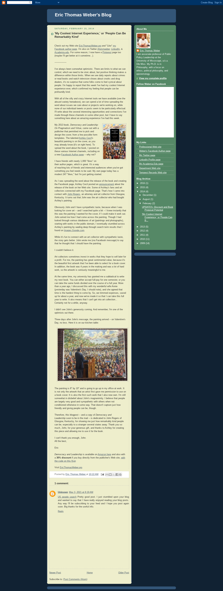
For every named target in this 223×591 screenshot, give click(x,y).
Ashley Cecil (85, 138)
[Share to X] (113, 474)
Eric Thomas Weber (150, 50)
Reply (61, 511)
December (148, 195)
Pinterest (107, 52)
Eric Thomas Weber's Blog (83, 14)
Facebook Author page (72, 154)
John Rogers (73, 194)
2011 (143, 235)
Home (90, 572)
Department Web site (149, 168)
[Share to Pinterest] (120, 474)
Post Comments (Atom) (75, 579)
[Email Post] (102, 474)
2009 (143, 243)
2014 (143, 191)
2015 (143, 187)
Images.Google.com (74, 230)
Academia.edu (62, 52)
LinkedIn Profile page (149, 160)
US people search (67, 497)
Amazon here (104, 454)
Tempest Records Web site (153, 172)
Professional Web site (150, 147)
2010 (143, 239)
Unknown (63, 492)
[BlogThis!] (110, 474)
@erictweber (103, 49)
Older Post (123, 572)
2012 (143, 231)
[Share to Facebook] (117, 474)
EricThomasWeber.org (90, 46)
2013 (143, 227)
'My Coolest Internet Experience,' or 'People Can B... (157, 217)
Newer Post (55, 572)
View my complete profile (153, 78)
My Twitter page (147, 155)
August (147, 199)
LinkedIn (115, 49)
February (147, 203)
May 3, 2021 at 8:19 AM (81, 492)
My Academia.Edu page (151, 164)
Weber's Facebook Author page (155, 151)
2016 (143, 183)
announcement (106, 184)
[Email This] (107, 474)
